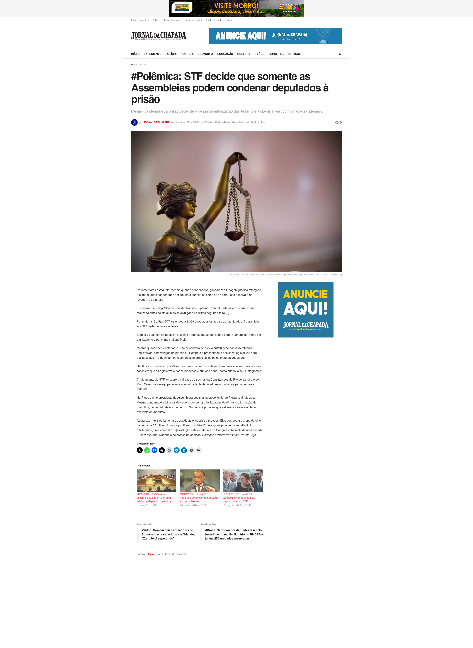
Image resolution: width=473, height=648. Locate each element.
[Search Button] (340, 53)
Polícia (155, 19)
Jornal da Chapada (156, 122)
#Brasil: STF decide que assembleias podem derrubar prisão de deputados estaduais (155, 497)
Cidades (209, 122)
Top (263, 122)
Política (165, 19)
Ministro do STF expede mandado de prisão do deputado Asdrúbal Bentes (199, 497)
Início (134, 19)
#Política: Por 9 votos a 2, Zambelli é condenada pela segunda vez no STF (239, 497)
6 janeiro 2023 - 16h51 (187, 122)
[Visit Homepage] (158, 36)
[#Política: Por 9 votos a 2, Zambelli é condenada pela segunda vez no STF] (243, 480)
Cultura (199, 19)
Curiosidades (222, 122)
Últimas (229, 19)
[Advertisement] (310, 492)
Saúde (208, 19)
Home (134, 64)
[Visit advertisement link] (236, 8)
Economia (176, 19)
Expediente (144, 19)
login (151, 554)
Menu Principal (240, 122)
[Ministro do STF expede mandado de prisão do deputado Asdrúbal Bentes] (200, 480)
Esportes (218, 19)
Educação (188, 19)
